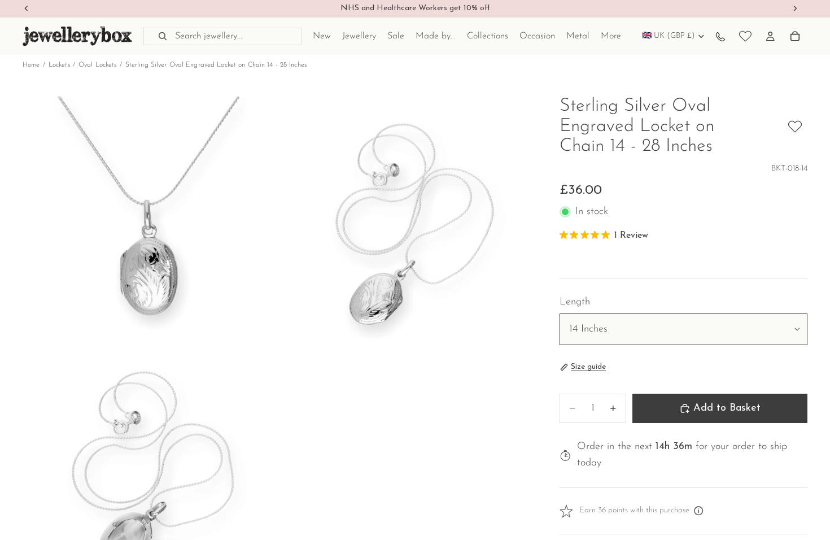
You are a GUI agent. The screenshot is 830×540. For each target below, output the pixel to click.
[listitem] (611, 36)
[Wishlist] (745, 36)
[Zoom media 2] (405, 224)
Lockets (59, 65)
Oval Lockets (97, 65)
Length (575, 302)
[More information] (699, 511)
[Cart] (795, 36)
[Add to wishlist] (795, 126)
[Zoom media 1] (150, 224)
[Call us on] (720, 36)
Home (31, 65)
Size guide (588, 367)
